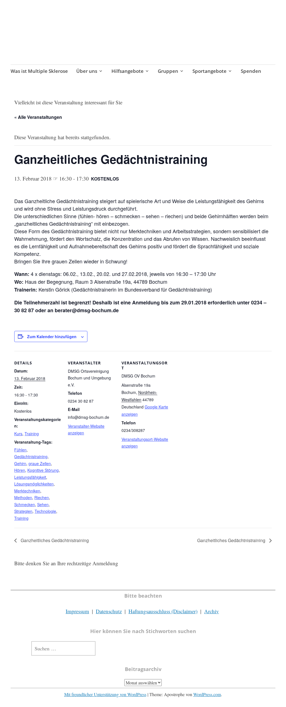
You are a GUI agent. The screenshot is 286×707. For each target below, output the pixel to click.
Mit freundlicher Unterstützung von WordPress (105, 694)
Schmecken (24, 504)
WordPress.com (207, 694)
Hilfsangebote (127, 71)
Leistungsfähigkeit (30, 477)
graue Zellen (39, 463)
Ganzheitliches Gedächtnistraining (54, 540)
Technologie (45, 511)
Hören (19, 470)
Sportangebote (209, 71)
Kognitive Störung (43, 470)
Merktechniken (27, 491)
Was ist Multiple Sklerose (39, 71)
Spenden (251, 71)
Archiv (211, 611)
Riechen (41, 497)
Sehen (43, 504)
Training (32, 433)
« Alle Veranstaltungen (38, 117)
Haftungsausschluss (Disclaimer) (162, 611)
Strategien (23, 511)
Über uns (86, 71)
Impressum (77, 611)
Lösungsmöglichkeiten (34, 484)
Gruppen (168, 71)
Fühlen (20, 450)
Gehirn (20, 463)
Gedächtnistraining (30, 456)
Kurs (18, 433)
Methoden (23, 497)
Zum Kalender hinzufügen (52, 336)
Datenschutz (109, 611)
